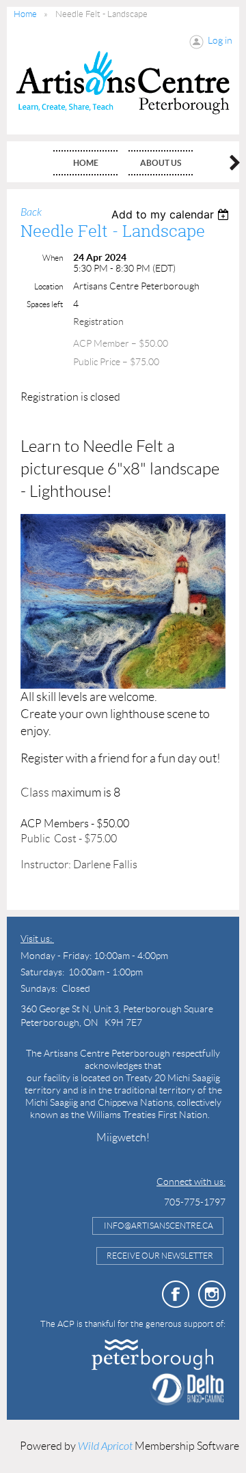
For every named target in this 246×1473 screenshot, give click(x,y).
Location (48, 286)
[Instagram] (212, 1294)
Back (31, 212)
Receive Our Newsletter (160, 1255)
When (52, 257)
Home (25, 14)
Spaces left (45, 304)
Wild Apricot (105, 1446)
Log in (220, 40)
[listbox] (171, 214)
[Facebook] (175, 1294)
